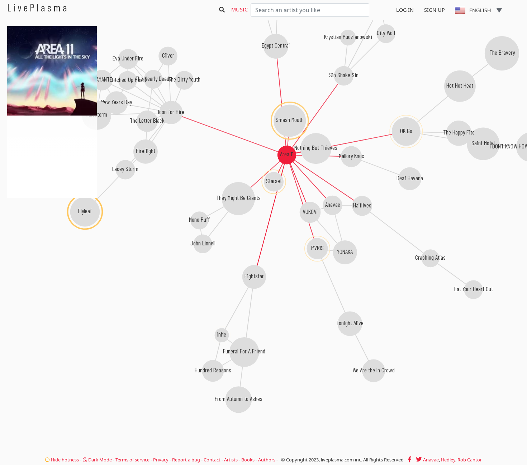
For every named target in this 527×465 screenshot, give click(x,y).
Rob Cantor (469, 459)
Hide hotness (64, 459)
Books (248, 459)
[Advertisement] (52, 236)
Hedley (448, 459)
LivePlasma (38, 7)
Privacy (160, 459)
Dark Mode (99, 459)
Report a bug (186, 459)
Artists (231, 459)
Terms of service (132, 459)
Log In (405, 9)
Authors (266, 459)
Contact (212, 459)
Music (239, 9)
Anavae (431, 459)
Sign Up (434, 9)
